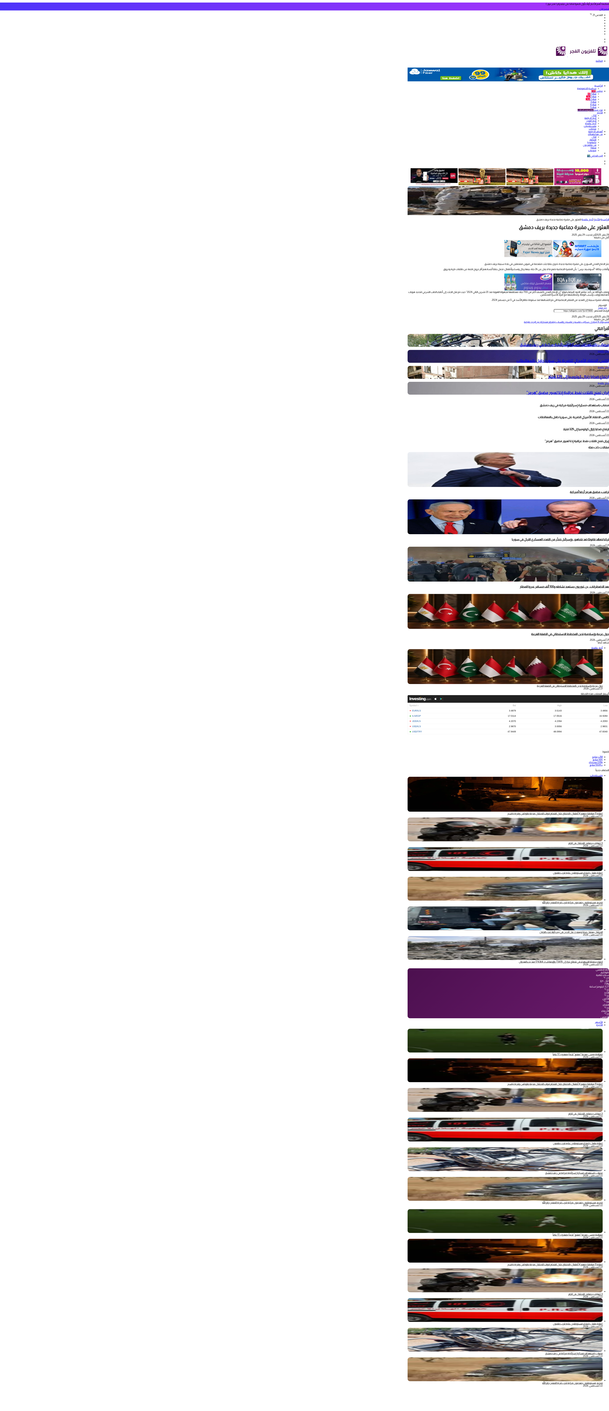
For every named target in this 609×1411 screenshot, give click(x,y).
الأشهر (599, 1022)
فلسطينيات (590, 126)
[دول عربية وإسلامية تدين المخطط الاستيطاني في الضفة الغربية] (508, 628)
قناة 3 (593, 102)
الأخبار (600, 112)
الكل (594, 115)
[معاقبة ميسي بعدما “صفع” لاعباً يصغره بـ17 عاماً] (505, 1051)
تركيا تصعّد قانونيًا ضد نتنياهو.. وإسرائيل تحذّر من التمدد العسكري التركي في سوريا (560, 539)
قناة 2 (591, 99)
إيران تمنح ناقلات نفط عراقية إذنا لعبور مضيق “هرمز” (568, 392)
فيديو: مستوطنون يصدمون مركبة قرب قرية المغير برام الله (572, 902)
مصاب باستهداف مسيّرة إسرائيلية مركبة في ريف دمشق (564, 344)
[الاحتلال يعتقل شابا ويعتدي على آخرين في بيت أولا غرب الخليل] (505, 929)
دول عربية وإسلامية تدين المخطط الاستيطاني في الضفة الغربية (570, 634)
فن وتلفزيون (589, 145)
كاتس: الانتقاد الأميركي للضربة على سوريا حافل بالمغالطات (562, 360)
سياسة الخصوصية (586, 88)
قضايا (593, 147)
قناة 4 (593, 104)
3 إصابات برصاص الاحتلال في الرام (585, 843)
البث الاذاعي (595, 155)
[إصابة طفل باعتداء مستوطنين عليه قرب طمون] (505, 870)
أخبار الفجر (591, 120)
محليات (592, 128)
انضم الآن (604, 9)
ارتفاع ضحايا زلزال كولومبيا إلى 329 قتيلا (578, 377)
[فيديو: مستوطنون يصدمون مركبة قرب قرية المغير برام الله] (505, 899)
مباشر (597, 91)
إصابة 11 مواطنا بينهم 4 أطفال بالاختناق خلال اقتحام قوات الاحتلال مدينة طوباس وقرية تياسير (555, 813)
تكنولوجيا (591, 142)
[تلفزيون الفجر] (567, 55)
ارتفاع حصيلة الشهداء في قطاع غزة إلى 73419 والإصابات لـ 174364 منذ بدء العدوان (561, 961)
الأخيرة (599, 1024)
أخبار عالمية (590, 123)
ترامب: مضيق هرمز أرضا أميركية (589, 492)
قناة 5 (593, 107)
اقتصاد (592, 139)
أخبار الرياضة (590, 118)
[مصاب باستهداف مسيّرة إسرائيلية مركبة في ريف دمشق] (505, 1170)
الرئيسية (598, 85)
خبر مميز (602, 307)
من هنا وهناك (595, 134)
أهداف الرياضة (595, 131)
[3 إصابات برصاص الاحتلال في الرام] (505, 840)
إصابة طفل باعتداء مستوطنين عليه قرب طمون (578, 872)
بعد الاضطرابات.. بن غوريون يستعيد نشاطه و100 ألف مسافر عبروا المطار (564, 586)
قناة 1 (592, 93)
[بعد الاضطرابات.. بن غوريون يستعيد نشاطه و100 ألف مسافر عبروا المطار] (508, 580)
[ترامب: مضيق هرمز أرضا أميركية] (508, 486)
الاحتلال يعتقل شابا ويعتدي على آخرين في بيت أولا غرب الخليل (571, 932)
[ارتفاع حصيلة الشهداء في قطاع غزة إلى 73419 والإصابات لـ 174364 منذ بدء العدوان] (505, 959)
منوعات (592, 150)
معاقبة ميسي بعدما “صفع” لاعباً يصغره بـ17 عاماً (578, 1054)
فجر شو (590, 110)
